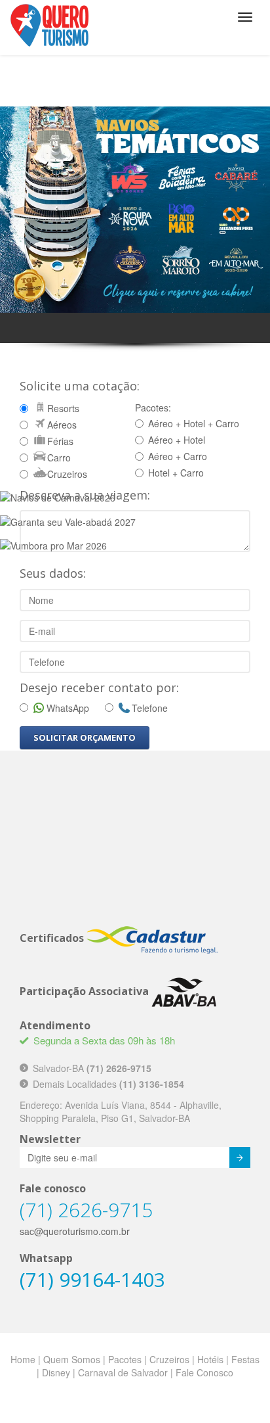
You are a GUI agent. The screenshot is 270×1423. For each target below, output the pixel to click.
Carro (59, 457)
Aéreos (62, 424)
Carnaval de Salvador (123, 1372)
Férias (60, 441)
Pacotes (125, 1359)
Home (22, 1359)
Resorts (63, 408)
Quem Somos (71, 1359)
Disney (56, 1372)
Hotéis (210, 1359)
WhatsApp (68, 707)
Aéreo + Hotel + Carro (193, 423)
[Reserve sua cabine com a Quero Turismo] (135, 208)
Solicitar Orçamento (84, 737)
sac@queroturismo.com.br (75, 1231)
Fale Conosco (204, 1372)
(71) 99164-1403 (92, 1279)
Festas (245, 1359)
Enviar (239, 1157)
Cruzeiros (67, 473)
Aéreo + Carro (177, 456)
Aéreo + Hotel (176, 439)
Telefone (150, 707)
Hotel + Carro (176, 472)
